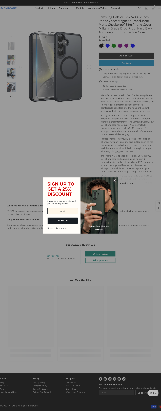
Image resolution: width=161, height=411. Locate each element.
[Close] (115, 180)
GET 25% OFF (63, 220)
